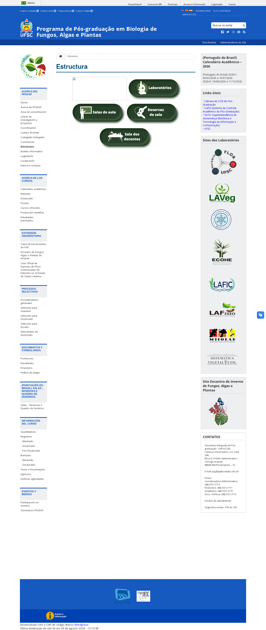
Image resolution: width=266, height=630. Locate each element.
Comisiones (27, 142)
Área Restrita (209, 42)
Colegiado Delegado (32, 137)
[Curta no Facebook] (222, 32)
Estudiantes (27, 363)
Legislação (217, 4)
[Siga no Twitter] (228, 32)
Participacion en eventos (30, 504)
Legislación (27, 156)
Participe (173, 4)
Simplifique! (135, 4)
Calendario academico (33, 189)
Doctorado (27, 198)
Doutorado (28, 446)
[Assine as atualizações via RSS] (244, 32)
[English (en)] (186, 10)
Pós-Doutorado (31, 450)
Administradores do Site (233, 42)
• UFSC (207, 128)
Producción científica (32, 212)
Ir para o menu (48, 11)
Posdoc (25, 203)
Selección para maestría (29, 309)
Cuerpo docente (30, 132)
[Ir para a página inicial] (59, 56)
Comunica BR (154, 4)
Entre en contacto (31, 165)
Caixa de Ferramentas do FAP (33, 245)
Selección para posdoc (29, 325)
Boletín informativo (32, 151)
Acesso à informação (194, 4)
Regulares (26, 436)
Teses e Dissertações (33, 469)
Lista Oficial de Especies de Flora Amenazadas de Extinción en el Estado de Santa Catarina (33, 270)
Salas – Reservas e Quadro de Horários (32, 406)
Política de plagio (30, 372)
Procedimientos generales (30, 301)
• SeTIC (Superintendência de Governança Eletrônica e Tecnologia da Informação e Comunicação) (220, 120)
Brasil (31, 3)
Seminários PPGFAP (32, 510)
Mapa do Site (189, 14)
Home (24, 102)
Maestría (25, 193)
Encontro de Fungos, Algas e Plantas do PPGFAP (32, 255)
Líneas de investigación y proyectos (29, 120)
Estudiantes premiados (27, 219)
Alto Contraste (222, 10)
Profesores (27, 358)
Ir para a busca (65, 11)
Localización (28, 160)
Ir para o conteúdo (29, 11)
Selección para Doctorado (29, 317)
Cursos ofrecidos (30, 207)
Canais (232, 4)
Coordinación (28, 127)
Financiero (26, 367)
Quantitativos (28, 431)
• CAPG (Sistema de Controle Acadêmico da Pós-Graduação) (221, 109)
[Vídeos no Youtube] (233, 32)
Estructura (27, 146)
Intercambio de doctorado (29, 333)
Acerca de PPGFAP (31, 107)
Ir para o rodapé (84, 11)
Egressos (26, 474)
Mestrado (27, 441)
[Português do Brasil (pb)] (182, 10)
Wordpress (81, 624)
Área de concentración (33, 112)
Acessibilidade (203, 10)
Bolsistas (26, 455)
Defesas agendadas (32, 478)
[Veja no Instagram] (238, 32)
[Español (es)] (191, 10)
